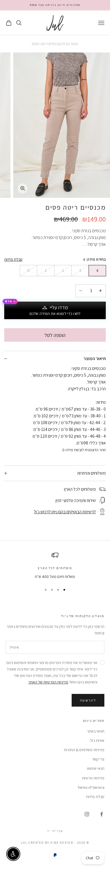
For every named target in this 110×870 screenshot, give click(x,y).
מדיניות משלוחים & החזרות (84, 749)
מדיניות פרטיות (93, 778)
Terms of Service (91, 787)
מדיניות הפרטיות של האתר (48, 682)
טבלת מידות (13, 259)
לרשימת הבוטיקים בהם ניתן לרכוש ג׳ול (65, 512)
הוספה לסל (55, 335)
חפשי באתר (95, 731)
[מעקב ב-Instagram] (87, 814)
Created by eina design (51, 843)
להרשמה (88, 700)
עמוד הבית (70, 43)
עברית (57, 831)
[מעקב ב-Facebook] (101, 814)
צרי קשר (98, 759)
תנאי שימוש (95, 768)
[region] (55, 566)
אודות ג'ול (97, 740)
